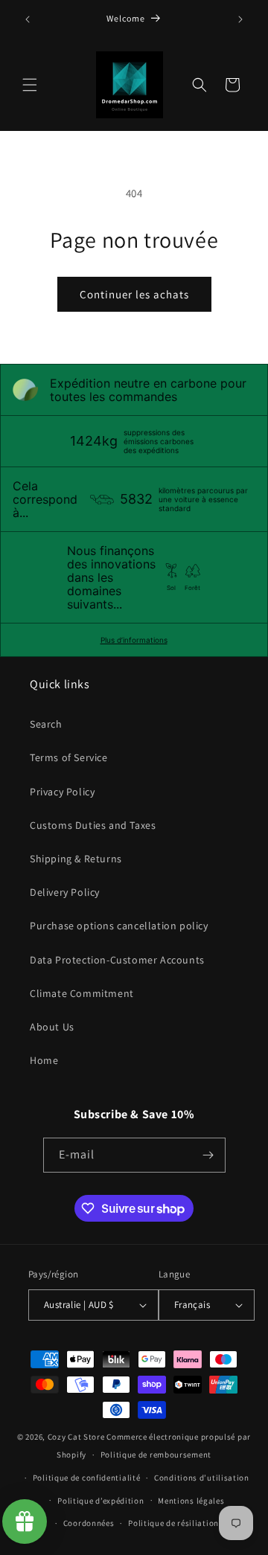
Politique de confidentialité (87, 1477)
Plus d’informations (134, 639)
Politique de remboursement (155, 1454)
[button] (29, 84)
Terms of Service (69, 757)
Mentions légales (191, 1500)
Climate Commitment (82, 993)
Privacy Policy (62, 791)
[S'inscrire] (208, 1155)
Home (44, 1060)
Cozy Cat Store (76, 1436)
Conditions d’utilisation (201, 1477)
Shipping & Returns (76, 858)
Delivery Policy (65, 892)
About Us (52, 1026)
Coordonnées (89, 1523)
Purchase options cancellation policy (119, 925)
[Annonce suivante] (240, 19)
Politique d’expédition (100, 1500)
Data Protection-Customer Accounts (117, 959)
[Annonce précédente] (27, 19)
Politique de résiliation (173, 1523)
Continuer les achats (134, 294)
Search (46, 724)
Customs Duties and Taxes (93, 825)
